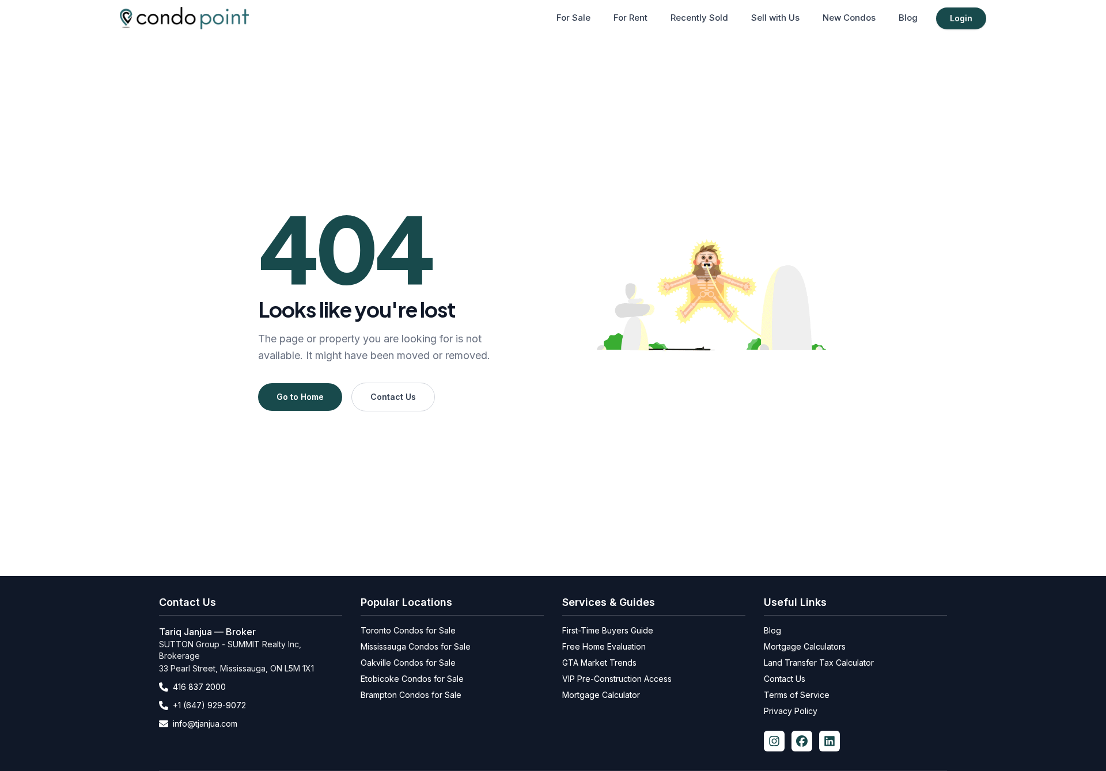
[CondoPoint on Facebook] (801, 741)
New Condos (849, 17)
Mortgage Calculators (805, 646)
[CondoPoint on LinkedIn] (829, 741)
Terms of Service (797, 695)
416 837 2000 (199, 687)
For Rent (630, 17)
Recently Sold (699, 17)
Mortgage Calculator (601, 695)
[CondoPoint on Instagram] (774, 741)
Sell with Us (775, 17)
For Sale (573, 17)
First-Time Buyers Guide (607, 630)
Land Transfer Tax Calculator (819, 662)
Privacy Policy (790, 711)
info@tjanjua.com (205, 723)
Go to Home (300, 397)
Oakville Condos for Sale (408, 662)
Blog (908, 17)
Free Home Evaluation (604, 646)
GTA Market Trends (599, 662)
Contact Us (393, 397)
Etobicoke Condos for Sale (412, 679)
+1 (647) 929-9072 (209, 705)
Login (961, 18)
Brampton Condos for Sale (411, 695)
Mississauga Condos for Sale (416, 646)
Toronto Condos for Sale (408, 630)
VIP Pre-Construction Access (617, 679)
